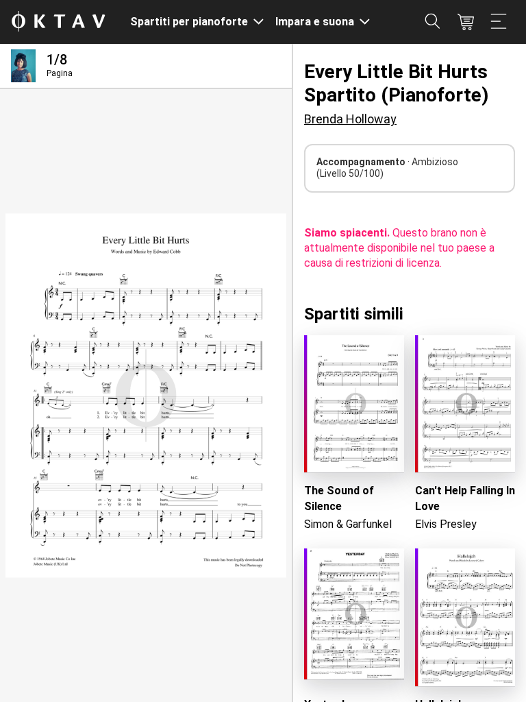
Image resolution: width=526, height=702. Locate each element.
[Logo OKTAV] (58, 22)
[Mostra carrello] (466, 22)
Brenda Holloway (350, 119)
